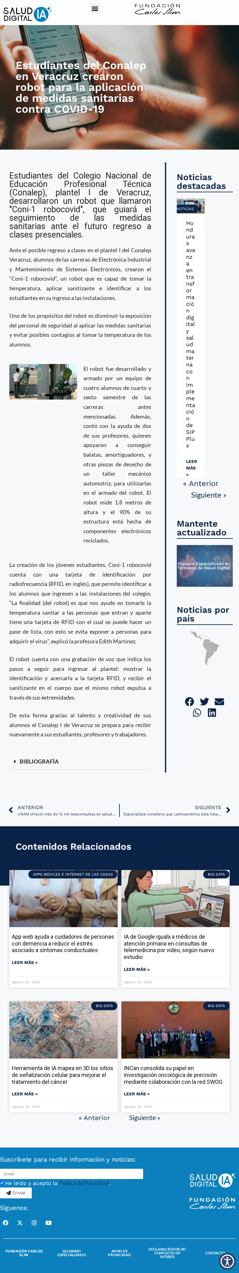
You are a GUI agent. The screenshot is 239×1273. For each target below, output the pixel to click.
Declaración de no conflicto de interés (167, 1253)
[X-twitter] (20, 1222)
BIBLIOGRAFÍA (39, 761)
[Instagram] (34, 1222)
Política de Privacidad (84, 1183)
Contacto (215, 1253)
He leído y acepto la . (57, 1183)
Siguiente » (209, 494)
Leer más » (191, 468)
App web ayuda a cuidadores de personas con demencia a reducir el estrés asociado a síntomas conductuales (63, 943)
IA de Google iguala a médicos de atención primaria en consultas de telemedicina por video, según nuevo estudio (169, 946)
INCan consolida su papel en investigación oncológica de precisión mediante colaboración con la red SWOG (173, 1075)
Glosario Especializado (72, 1253)
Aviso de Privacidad (119, 1253)
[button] (95, 8)
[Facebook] (5, 1222)
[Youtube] (48, 1222)
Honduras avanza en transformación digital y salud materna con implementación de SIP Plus (190, 334)
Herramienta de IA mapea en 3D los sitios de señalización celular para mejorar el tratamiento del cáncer (62, 1075)
